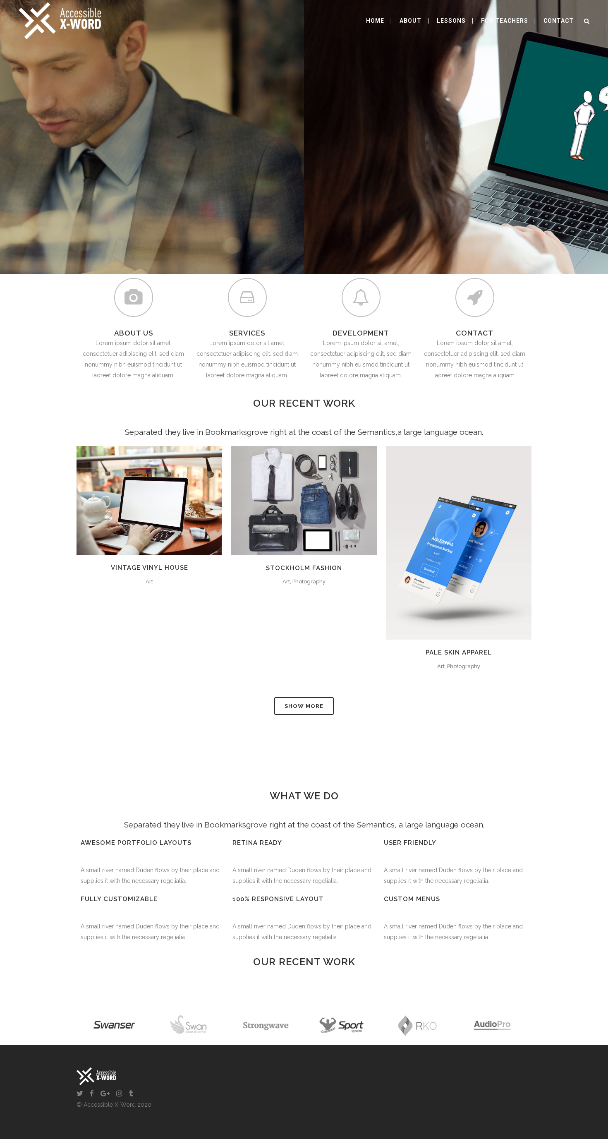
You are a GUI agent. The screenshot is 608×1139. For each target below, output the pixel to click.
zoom (132, 499)
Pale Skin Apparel (459, 652)
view (168, 499)
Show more (304, 706)
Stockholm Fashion (304, 568)
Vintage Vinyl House (149, 567)
